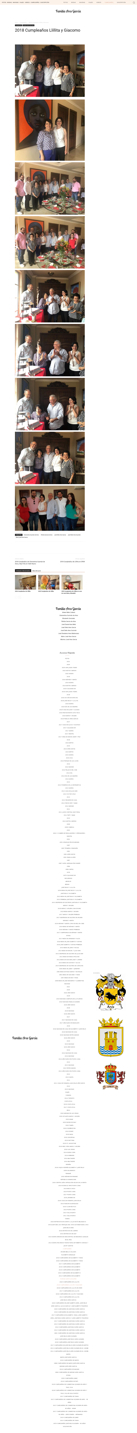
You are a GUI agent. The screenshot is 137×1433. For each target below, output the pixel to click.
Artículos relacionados (23, 571)
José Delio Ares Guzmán (74, 535)
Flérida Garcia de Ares (46, 535)
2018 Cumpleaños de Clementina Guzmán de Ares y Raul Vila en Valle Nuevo (30, 563)
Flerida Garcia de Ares (28, 25)
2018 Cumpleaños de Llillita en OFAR (72, 562)
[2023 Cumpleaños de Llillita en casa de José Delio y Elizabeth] (72, 582)
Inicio (16, 22)
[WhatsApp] (31, 39)
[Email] (35, 39)
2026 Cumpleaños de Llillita (22, 591)
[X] (22, 39)
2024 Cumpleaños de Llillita (46, 591)
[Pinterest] (26, 39)
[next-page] (19, 597)
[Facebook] (17, 39)
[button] (134, 2)
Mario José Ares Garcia (22, 537)
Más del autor (36, 571)
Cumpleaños (23, 22)
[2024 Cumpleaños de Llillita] (48, 582)
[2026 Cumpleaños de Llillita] (25, 582)
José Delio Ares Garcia (60, 535)
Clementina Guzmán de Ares (31, 535)
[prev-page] (16, 597)
